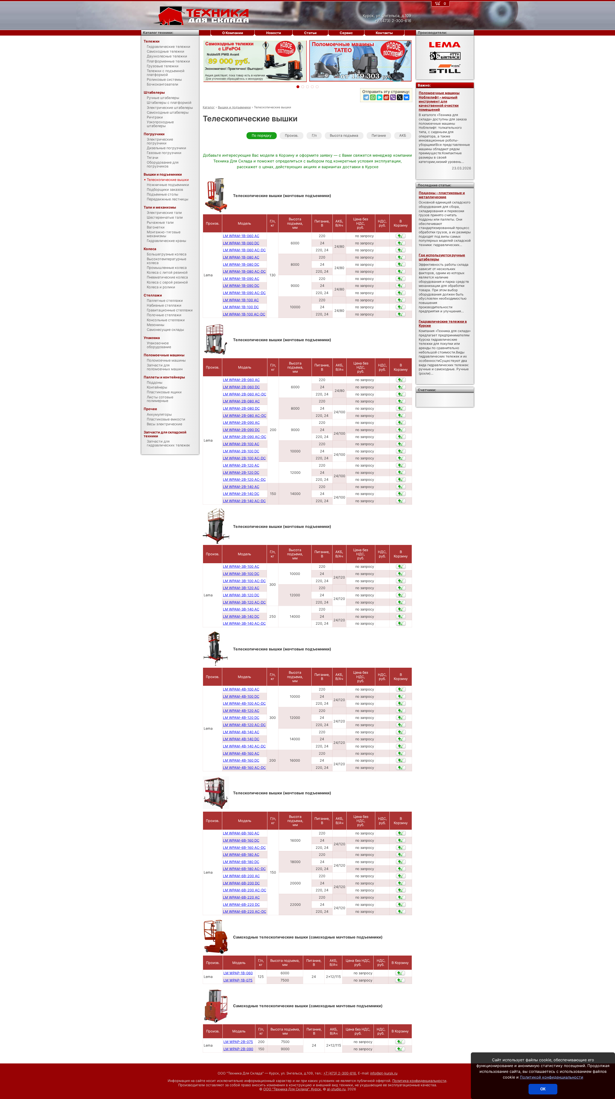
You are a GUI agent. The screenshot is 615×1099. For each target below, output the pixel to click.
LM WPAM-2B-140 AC (241, 487)
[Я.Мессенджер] (379, 97)
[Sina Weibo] (386, 97)
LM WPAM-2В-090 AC (241, 422)
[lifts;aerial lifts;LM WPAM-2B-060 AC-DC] (401, 394)
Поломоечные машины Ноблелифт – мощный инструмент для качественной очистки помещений (439, 101)
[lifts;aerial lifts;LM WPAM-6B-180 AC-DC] (401, 868)
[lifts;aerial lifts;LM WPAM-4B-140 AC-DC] (401, 746)
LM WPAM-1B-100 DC (241, 307)
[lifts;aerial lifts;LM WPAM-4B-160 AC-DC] (401, 767)
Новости (273, 33)
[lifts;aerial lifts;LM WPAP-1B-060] (400, 973)
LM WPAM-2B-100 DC (241, 451)
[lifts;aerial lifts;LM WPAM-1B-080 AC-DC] (401, 271)
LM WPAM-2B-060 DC (241, 387)
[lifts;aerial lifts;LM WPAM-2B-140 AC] (401, 486)
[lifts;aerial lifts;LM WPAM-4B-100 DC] (401, 696)
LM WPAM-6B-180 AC (241, 854)
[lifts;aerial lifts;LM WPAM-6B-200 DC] (401, 883)
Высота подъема (344, 135)
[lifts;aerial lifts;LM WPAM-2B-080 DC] (401, 408)
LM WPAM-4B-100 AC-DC (244, 703)
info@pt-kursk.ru (383, 1073)
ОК (543, 1089)
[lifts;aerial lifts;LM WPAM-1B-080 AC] (401, 257)
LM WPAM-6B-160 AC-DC (244, 848)
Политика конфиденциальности (419, 1081)
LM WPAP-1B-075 (237, 980)
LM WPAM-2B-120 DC (241, 472)
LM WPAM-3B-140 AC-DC (244, 623)
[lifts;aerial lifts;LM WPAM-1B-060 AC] (401, 236)
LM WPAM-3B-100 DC (241, 574)
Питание (379, 135)
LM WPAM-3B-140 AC (241, 609)
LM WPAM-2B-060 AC (241, 380)
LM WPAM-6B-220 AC (241, 897)
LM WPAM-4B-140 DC (241, 739)
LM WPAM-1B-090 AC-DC (244, 293)
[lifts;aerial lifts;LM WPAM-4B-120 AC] (401, 710)
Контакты (384, 33)
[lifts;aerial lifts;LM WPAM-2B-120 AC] (401, 465)
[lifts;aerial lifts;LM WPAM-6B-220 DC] (401, 904)
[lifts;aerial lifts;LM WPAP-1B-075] (400, 980)
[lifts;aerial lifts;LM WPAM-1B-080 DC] (401, 264)
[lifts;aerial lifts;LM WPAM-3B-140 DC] (401, 616)
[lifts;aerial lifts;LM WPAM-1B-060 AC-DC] (401, 250)
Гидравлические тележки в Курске (443, 323)
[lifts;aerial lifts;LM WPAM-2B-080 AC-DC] (401, 415)
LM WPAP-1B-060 (238, 973)
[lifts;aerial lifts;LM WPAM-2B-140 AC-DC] (401, 501)
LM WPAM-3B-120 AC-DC (244, 602)
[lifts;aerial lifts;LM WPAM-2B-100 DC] (401, 451)
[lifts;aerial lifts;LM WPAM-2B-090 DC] (401, 429)
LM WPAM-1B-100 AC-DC (244, 314)
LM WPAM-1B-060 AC (241, 236)
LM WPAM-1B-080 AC (241, 257)
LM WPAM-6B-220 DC (241, 904)
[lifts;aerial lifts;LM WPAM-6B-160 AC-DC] (401, 847)
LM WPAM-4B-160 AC (241, 753)
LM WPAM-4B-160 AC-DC (244, 768)
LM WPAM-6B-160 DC (241, 840)
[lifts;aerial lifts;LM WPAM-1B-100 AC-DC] (401, 314)
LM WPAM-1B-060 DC (241, 243)
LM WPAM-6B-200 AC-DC (244, 890)
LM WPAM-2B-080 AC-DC (244, 416)
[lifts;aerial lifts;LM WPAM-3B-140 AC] (401, 609)
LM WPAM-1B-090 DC (241, 286)
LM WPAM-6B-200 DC (241, 883)
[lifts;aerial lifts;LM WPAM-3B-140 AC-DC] (401, 623)
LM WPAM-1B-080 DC (241, 264)
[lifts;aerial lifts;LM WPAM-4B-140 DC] (401, 739)
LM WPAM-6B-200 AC (241, 876)
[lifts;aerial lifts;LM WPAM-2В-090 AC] (401, 422)
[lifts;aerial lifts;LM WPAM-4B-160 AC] (401, 753)
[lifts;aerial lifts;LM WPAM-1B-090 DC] (401, 285)
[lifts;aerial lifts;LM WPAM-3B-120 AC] (401, 588)
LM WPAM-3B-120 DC (241, 595)
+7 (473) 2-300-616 (339, 1073)
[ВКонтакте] (406, 97)
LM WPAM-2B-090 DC (241, 430)
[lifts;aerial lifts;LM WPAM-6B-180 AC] (401, 854)
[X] (400, 97)
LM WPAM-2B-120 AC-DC (244, 479)
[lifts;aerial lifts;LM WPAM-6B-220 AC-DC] (401, 911)
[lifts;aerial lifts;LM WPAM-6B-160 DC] (401, 840)
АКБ (402, 135)
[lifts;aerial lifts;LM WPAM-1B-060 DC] (401, 243)
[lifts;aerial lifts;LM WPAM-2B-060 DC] (401, 387)
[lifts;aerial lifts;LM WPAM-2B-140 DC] (401, 493)
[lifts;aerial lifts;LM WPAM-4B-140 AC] (401, 732)
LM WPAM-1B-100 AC (241, 300)
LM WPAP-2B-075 (238, 1042)
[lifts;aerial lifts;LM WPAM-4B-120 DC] (401, 717)
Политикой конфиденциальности (551, 1077)
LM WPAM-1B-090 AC (241, 279)
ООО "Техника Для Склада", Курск (292, 1089)
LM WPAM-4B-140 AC (241, 732)
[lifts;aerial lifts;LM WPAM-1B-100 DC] (401, 307)
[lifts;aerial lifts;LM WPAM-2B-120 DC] (401, 472)
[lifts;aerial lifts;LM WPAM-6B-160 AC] (401, 833)
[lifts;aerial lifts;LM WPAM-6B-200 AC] (401, 876)
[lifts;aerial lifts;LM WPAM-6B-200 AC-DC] (401, 890)
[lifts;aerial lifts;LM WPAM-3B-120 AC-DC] (401, 602)
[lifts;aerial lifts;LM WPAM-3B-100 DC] (401, 573)
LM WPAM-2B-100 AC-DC (244, 458)
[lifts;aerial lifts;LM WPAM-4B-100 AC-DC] (401, 703)
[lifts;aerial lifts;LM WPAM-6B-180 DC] (401, 861)
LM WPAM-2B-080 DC (241, 408)
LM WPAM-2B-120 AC (241, 465)
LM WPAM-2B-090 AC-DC (244, 437)
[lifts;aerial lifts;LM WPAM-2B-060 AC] (401, 379)
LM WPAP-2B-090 (238, 1049)
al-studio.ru (336, 1089)
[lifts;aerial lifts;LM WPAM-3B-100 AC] (401, 566)
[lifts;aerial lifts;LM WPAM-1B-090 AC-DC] (401, 292)
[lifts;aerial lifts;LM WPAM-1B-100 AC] (401, 300)
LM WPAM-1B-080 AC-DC (244, 271)
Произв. (291, 135)
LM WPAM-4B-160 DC (241, 760)
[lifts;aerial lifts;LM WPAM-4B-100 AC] (401, 689)
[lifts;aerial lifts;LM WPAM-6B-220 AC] (401, 897)
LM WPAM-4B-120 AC (241, 711)
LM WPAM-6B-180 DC (241, 862)
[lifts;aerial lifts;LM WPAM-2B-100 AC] (401, 444)
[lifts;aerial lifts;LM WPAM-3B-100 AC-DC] (401, 581)
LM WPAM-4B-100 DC (241, 696)
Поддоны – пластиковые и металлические (442, 195)
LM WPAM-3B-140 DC (241, 616)
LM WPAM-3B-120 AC (241, 588)
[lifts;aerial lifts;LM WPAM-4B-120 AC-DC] (401, 724)
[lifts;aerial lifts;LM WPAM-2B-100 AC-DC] (401, 458)
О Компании (232, 33)
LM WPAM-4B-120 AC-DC (244, 725)
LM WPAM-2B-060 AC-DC (244, 394)
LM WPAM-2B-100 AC (241, 444)
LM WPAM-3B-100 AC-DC (244, 581)
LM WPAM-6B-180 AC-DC (244, 869)
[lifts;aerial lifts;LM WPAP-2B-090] (400, 1049)
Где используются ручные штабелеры (442, 257)
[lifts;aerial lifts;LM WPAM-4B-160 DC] (401, 760)
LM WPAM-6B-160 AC (241, 833)
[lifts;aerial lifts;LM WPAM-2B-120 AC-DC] (401, 479)
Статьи (310, 33)
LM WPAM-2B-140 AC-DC (244, 501)
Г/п (314, 135)
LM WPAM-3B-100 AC (241, 566)
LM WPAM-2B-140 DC (241, 494)
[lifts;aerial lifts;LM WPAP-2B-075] (400, 1041)
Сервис (346, 33)
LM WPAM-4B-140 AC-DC (244, 746)
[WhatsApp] (373, 97)
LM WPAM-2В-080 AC (241, 401)
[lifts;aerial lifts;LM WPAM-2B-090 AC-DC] (401, 436)
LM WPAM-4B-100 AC (241, 689)
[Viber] (393, 97)
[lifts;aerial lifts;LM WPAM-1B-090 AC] (401, 278)
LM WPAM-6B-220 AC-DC (244, 911)
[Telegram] (366, 97)
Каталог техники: (158, 33)
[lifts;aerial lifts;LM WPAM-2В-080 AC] (401, 401)
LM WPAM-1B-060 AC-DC (244, 250)
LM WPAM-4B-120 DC (241, 718)
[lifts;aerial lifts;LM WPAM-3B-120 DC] (401, 595)
